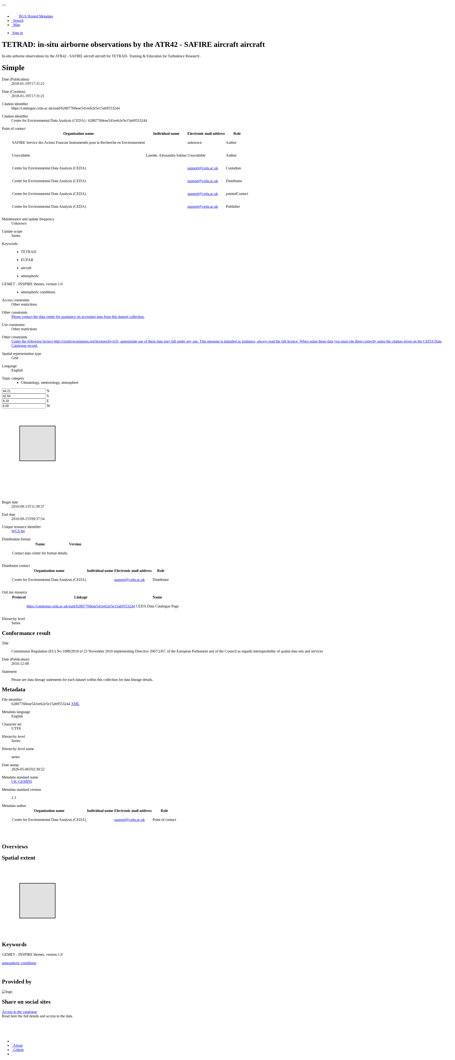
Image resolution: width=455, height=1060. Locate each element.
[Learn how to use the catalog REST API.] (11, 1054)
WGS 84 (18, 531)
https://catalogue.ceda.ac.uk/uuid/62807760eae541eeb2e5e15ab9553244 (81, 606)
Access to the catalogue (19, 1012)
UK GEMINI (21, 781)
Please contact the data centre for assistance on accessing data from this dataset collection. (78, 317)
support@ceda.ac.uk (202, 168)
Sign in (17, 33)
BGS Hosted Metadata (36, 16)
